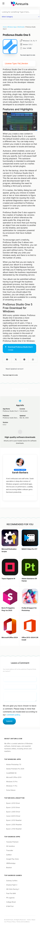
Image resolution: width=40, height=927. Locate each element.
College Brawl (11, 902)
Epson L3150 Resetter (14, 829)
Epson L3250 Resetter (14, 824)
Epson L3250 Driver (13, 812)
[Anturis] (20, 3)
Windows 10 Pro (11, 781)
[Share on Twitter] (15, 359)
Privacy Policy (11, 922)
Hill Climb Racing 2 (12, 889)
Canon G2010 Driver (13, 816)
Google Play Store (12, 859)
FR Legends (10, 898)
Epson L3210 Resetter (14, 820)
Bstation (9, 867)
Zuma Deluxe (10, 790)
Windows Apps (12, 27)
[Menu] (3, 3)
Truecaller (9, 850)
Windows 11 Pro (11, 786)
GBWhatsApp (10, 863)
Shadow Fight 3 (11, 885)
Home (4, 27)
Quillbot (9, 855)
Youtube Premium (12, 842)
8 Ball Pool (9, 906)
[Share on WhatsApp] (33, 359)
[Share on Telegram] (24, 359)
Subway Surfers (11, 880)
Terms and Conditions (23, 922)
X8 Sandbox (10, 846)
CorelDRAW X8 (11, 773)
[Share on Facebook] (7, 359)
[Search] (36, 3)
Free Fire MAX (11, 893)
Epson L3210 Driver (13, 803)
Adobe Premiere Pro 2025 (15, 769)
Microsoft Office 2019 (13, 777)
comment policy (13, 715)
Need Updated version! (14, 369)
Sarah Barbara (20, 472)
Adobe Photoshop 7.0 (13, 764)
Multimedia (21, 27)
